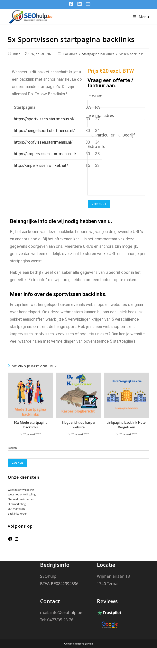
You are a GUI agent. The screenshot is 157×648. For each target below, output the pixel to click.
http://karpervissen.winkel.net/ (41, 165)
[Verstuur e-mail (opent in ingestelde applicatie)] (87, 4)
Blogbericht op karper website (79, 424)
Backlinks (70, 54)
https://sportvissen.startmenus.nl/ (44, 119)
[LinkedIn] (16, 540)
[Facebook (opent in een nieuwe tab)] (71, 4)
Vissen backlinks (131, 54)
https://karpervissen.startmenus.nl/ (45, 153)
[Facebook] (10, 540)
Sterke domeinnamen (21, 499)
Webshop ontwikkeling (22, 494)
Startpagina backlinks (98, 54)
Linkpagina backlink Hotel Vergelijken (126, 424)
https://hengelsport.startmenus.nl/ (44, 130)
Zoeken (12, 448)
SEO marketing (17, 504)
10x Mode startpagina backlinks (30, 424)
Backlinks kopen (17, 513)
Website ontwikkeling (21, 490)
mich (16, 54)
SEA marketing (16, 508)
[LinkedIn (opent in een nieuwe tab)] (79, 4)
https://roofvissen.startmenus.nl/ (43, 142)
